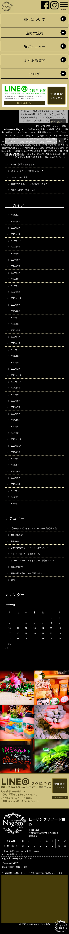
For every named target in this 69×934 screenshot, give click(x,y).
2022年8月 (16, 356)
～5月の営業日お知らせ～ (23, 164)
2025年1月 (16, 234)
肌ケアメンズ (50, 151)
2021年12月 (16, 375)
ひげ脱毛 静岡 (53, 129)
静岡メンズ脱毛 (44, 154)
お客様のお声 (17, 535)
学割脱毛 (26, 145)
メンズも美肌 (37, 135)
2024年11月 (16, 240)
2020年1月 (16, 497)
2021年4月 (16, 426)
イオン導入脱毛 (38, 132)
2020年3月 (16, 484)
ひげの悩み (30, 129)
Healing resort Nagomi (13, 129)
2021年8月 (16, 401)
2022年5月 (16, 362)
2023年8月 (16, 311)
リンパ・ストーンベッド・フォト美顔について (33, 560)
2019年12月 (16, 503)
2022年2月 (16, 369)
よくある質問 (34, 60)
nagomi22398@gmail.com (16, 858)
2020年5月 (16, 478)
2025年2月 (16, 228)
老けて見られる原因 (33, 151)
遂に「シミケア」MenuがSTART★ (27, 171)
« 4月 (7, 648)
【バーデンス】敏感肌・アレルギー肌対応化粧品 (34, 528)
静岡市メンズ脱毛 (23, 157)
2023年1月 (16, 343)
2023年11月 (16, 298)
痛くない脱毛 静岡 (40, 148)
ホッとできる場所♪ (20, 177)
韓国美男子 (38, 157)
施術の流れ (34, 33)
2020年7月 (16, 465)
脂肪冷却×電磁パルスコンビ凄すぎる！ (29, 183)
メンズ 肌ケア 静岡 (19, 135)
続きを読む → (57, 122)
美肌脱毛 (18, 151)
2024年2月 (16, 279)
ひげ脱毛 (40, 129)
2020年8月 (16, 458)
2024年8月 (16, 260)
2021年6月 (16, 414)
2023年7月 (16, 317)
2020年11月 (16, 446)
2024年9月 (16, 253)
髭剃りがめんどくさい (55, 157)
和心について (34, 19)
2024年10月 (16, 247)
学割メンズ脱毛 (14, 145)
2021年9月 (16, 394)
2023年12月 (16, 292)
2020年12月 (16, 439)
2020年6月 (16, 471)
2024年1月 (16, 285)
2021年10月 (16, 388)
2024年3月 (16, 273)
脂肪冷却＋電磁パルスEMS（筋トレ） (29, 573)
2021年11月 (16, 382)
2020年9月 (16, 452)
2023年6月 (16, 324)
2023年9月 (16, 305)
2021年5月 (16, 420)
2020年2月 (16, 490)
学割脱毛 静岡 (39, 145)
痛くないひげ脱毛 (21, 148)
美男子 (10, 151)
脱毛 (64, 126)
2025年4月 (16, 221)
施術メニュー (34, 47)
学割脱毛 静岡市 (56, 145)
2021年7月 (16, 407)
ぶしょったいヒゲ (21, 132)
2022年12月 (16, 349)
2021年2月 (16, 433)
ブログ (34, 74)
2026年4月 (16, 215)
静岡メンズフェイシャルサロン (21, 154)
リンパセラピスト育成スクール (25, 554)
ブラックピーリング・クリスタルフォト (29, 547)
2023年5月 (16, 330)
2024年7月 (16, 266)
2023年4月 (16, 337)
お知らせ (56, 126)
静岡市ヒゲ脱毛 (60, 154)
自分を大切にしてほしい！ (23, 190)
